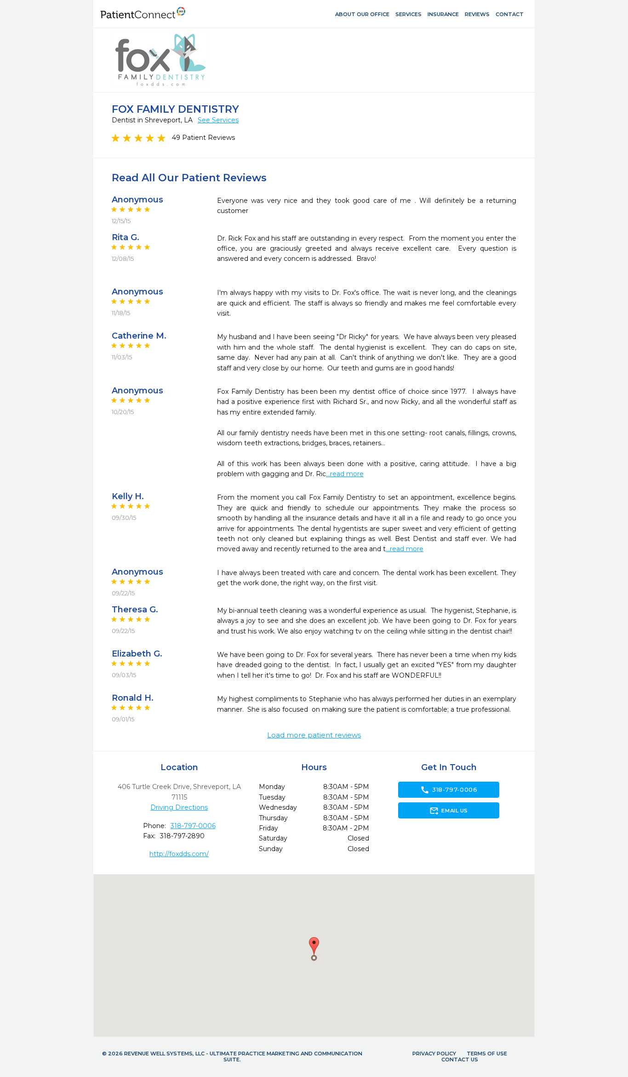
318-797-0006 (193, 826)
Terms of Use (487, 1053)
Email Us (448, 810)
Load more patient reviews (314, 735)
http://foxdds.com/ (179, 854)
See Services (218, 120)
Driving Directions (179, 807)
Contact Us (459, 1059)
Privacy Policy (434, 1053)
